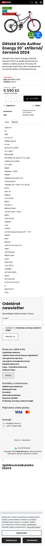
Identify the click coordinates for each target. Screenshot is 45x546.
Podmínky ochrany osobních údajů (17, 401)
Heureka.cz (26, 440)
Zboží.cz (17, 440)
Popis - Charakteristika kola (14, 367)
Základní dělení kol (10, 364)
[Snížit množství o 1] (8, 98)
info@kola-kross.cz (13, 423)
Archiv (8, 375)
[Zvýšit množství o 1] (19, 98)
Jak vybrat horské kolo (12, 358)
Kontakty (6, 392)
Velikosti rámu (8, 370)
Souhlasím (32, 540)
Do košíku (34, 98)
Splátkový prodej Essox (12, 386)
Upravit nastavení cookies (27, 453)
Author (13, 82)
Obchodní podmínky (11, 395)
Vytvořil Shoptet (24, 448)
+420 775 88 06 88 (13, 426)
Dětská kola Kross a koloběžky (29, 111)
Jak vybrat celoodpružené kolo (16, 361)
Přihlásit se (10, 336)
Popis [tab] (7, 122)
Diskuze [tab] (15, 122)
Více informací (33, 527)
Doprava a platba (10, 398)
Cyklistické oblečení (11, 352)
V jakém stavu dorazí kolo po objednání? (20, 355)
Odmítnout (11, 540)
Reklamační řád (9, 389)
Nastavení (21, 533)
